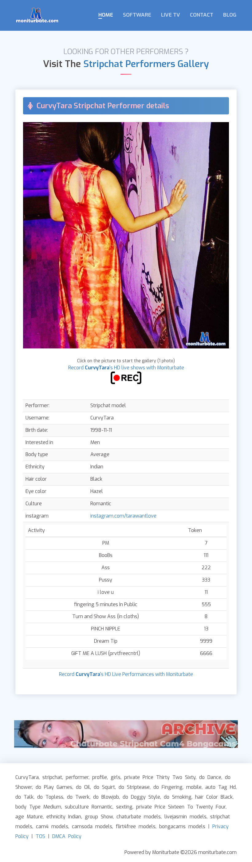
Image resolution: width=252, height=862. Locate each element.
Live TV (170, 14)
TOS (40, 836)
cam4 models (52, 826)
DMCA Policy (66, 836)
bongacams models (182, 826)
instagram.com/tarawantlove (123, 516)
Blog (229, 14)
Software (137, 14)
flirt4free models (136, 826)
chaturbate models (138, 816)
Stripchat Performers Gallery (146, 64)
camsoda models (92, 826)
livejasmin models (185, 816)
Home (105, 14)
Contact (201, 14)
